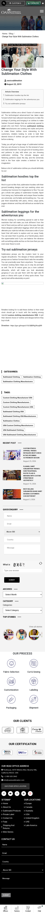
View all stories (35, 627)
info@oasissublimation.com (14, 780)
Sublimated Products (12, 811)
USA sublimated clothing (13, 430)
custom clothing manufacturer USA (17, 398)
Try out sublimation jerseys (15, 103)
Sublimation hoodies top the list (17, 95)
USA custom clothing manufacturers (18, 425)
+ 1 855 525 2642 (10, 776)
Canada (28, 807)
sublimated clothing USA (13, 412)
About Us (7, 807)
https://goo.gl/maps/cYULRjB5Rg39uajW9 (26, 326)
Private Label (8, 814)
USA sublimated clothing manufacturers (19, 435)
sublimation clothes (11, 421)
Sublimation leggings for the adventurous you (22, 99)
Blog (11, 33)
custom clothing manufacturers (16, 402)
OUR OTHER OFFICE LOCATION (15, 786)
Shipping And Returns (8, 826)
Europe (28, 803)
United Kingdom (32, 818)
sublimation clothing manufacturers (18, 381)
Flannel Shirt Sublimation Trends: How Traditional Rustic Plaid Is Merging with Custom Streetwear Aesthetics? (32, 473)
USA (27, 814)
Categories (7, 605)
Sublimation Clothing (32, 377)
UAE (27, 822)
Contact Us (7, 818)
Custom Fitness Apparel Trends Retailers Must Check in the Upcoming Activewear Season (32, 453)
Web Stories (8, 832)
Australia (29, 811)
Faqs (5, 822)
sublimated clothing (11, 377)
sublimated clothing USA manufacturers (19, 416)
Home (4, 33)
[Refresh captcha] (40, 563)
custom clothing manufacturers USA (18, 407)
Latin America (31, 825)
